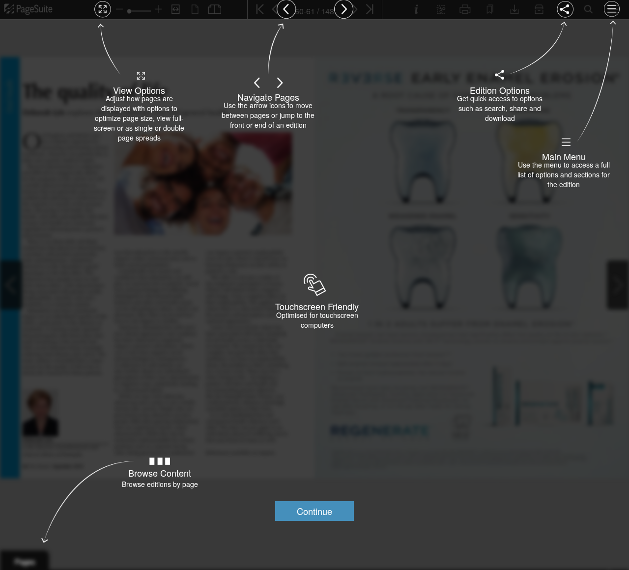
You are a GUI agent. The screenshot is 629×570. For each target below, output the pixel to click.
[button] (314, 511)
